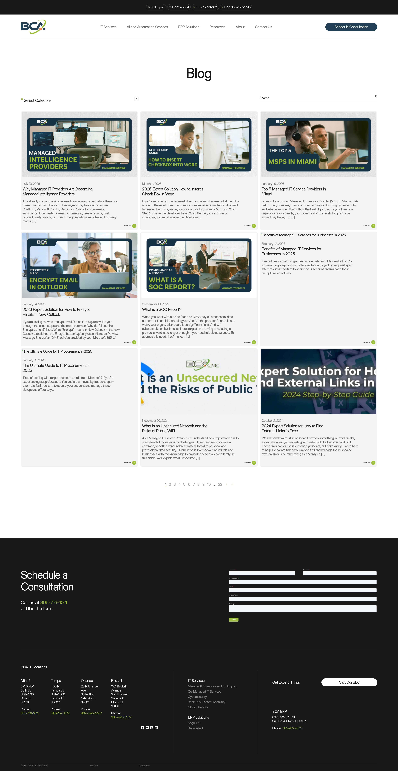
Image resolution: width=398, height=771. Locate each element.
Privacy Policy (93, 765)
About (240, 27)
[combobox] (80, 99)
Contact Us (263, 27)
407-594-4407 (91, 713)
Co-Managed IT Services (204, 691)
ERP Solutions (188, 27)
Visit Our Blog (349, 682)
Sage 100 (194, 723)
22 (220, 484)
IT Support (158, 7)
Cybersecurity (197, 697)
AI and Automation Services (147, 27)
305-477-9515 (292, 728)
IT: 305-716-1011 (206, 7)
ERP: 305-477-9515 (237, 7)
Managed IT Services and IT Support (212, 686)
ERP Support (180, 7)
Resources (217, 27)
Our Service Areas (144, 765)
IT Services (108, 27)
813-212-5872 (60, 713)
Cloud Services (198, 707)
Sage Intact (195, 728)
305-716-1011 (53, 602)
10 (209, 484)
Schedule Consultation (351, 27)
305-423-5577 (121, 717)
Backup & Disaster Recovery (206, 702)
